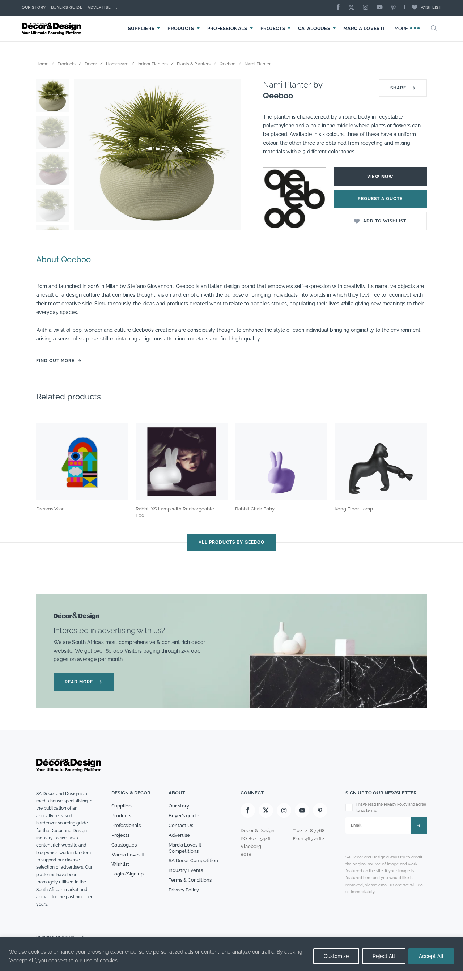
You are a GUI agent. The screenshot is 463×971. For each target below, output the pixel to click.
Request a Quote (380, 198)
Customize (336, 956)
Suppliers (141, 28)
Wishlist (431, 7)
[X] (353, 8)
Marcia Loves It (364, 28)
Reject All (384, 956)
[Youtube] (381, 8)
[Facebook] (340, 8)
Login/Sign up (127, 874)
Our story (34, 7)
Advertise (99, 7)
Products (180, 28)
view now (380, 176)
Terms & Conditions (190, 880)
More (402, 28)
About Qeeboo (63, 259)
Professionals (227, 28)
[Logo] (52, 28)
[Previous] (85, 155)
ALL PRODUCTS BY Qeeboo (231, 542)
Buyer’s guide (184, 815)
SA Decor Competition (193, 860)
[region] (231, 954)
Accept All (431, 956)
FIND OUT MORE (55, 360)
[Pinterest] (395, 8)
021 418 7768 (311, 830)
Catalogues (314, 28)
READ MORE (83, 681)
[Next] (230, 155)
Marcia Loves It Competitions (185, 848)
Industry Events (186, 870)
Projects (272, 28)
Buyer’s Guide (67, 7)
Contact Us (181, 825)
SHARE (403, 87)
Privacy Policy (184, 889)
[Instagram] (367, 8)
